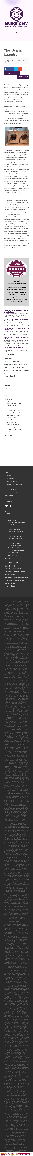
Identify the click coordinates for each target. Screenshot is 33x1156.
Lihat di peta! (10, 376)
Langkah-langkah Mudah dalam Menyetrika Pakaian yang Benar (13, 346)
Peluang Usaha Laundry (12, 408)
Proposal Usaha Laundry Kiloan (14, 429)
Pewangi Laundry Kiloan (12, 427)
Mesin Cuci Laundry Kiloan (13, 417)
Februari (9, 435)
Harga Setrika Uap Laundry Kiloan (15, 401)
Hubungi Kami (10, 478)
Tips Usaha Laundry (11, 405)
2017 (7, 395)
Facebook (9, 498)
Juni (8, 397)
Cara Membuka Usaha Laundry (14, 403)
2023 (7, 388)
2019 (7, 390)
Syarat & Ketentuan (12, 481)
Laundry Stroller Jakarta (13, 490)
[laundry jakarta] (16, 1153)
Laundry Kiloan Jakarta (12, 422)
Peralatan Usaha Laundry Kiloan (14, 412)
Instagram (9, 501)
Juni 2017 (11, 518)
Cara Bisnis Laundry (11, 431)
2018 (7, 393)
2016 (7, 438)
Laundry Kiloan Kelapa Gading (14, 484)
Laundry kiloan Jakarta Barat (14, 420)
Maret (8, 399)
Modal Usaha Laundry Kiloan (14, 410)
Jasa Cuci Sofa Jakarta (12, 487)
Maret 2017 (11, 520)
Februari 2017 (12, 555)
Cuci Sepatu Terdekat (12, 492)
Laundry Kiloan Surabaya (13, 424)
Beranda (9, 475)
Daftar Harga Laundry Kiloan (13, 415)
